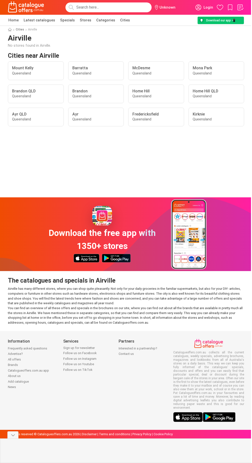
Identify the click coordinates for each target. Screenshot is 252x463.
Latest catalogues (39, 20)
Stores (85, 20)
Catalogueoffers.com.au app (28, 370)
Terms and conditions (114, 434)
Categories (105, 20)
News (12, 387)
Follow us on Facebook (80, 353)
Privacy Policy (141, 434)
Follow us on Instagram (79, 359)
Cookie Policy (163, 434)
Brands (13, 365)
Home (13, 20)
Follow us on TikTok (78, 370)
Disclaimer (89, 434)
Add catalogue (18, 381)
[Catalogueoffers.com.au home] (26, 7)
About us (14, 376)
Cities (125, 20)
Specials (67, 20)
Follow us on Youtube (78, 364)
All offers (14, 359)
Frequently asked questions (27, 348)
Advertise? (15, 354)
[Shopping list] (240, 7)
